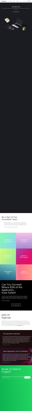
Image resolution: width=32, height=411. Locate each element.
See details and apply (6, 344)
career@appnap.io (19, 325)
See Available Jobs (16, 11)
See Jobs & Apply (16, 304)
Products (14, 1)
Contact (24, 1)
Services (17, 1)
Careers (21, 1)
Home (10, 1)
